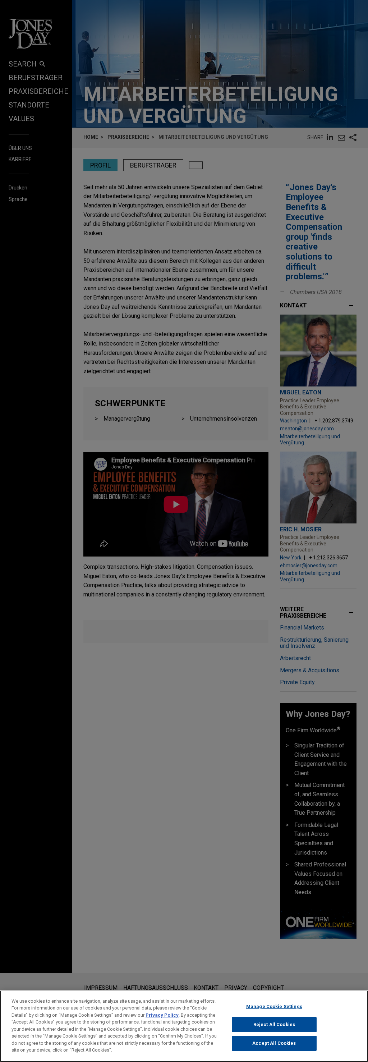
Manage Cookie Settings (274, 1006)
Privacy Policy (162, 1015)
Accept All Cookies (274, 1043)
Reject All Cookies (274, 1024)
